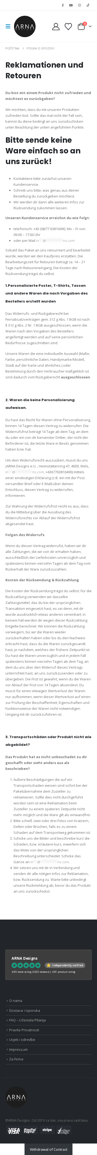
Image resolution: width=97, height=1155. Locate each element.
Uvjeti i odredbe (22, 1039)
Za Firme (16, 1059)
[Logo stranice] (25, 26)
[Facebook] (62, 5)
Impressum (18, 1049)
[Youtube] (70, 5)
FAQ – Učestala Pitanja (27, 1020)
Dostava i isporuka (24, 1010)
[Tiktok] (87, 5)
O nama (15, 1000)
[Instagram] (79, 5)
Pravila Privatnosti (24, 1030)
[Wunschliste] (68, 26)
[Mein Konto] (56, 26)
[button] (9, 26)
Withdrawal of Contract (48, 1149)
